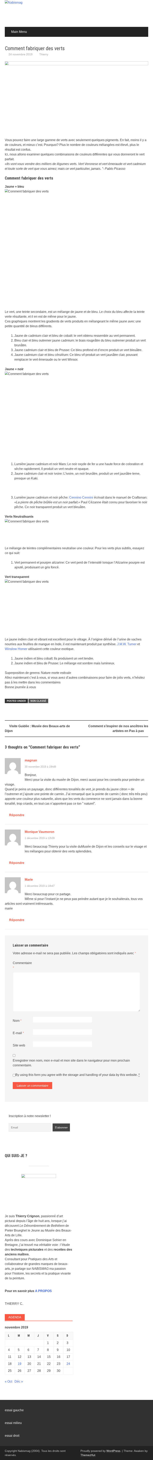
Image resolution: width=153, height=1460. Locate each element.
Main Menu (19, 31)
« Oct (8, 1381)
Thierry (43, 54)
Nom (17, 1020)
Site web (19, 1045)
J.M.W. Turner (126, 644)
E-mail (18, 1033)
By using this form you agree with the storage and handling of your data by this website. (77, 1074)
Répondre (16, 815)
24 (68, 1363)
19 (19, 1363)
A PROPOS (43, 1291)
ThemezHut (87, 1455)
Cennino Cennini (81, 497)
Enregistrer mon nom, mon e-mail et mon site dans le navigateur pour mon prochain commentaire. (71, 1063)
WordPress (113, 1450)
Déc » (19, 1381)
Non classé (38, 701)
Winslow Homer (16, 649)
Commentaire (22, 965)
